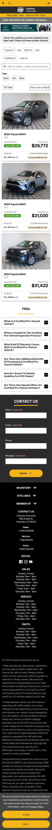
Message (15, 455)
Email (13, 425)
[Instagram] (26, 561)
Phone (8, 440)
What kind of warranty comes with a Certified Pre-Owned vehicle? (21, 347)
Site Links (24, 496)
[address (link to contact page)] (3, 3)
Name (13, 409)
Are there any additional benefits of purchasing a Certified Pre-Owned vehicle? (24, 361)
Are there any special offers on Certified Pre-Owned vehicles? (23, 386)
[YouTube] (31, 561)
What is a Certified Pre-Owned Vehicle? (22, 322)
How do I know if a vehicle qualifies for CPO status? (19, 375)
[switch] (49, 3)
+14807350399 (26, 530)
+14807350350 (26, 549)
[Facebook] (21, 561)
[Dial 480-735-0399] (9, 3)
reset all (23, 58)
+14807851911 (26, 540)
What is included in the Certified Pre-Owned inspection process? (23, 334)
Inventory (24, 488)
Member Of (23, 504)
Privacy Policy (36, 806)
